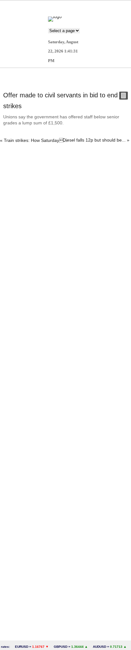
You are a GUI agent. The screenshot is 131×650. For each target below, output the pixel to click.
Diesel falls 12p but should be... (94, 140)
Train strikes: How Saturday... (35, 140)
